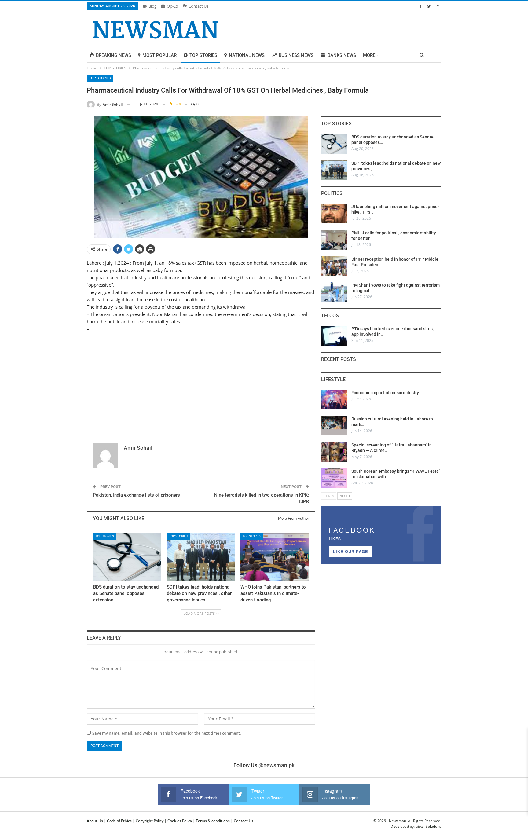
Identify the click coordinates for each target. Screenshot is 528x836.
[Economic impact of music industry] (334, 399)
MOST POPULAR (159, 55)
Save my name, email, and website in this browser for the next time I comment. (166, 733)
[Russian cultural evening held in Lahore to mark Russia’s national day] (334, 426)
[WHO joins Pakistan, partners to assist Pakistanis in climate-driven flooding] (274, 557)
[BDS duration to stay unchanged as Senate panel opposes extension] (127, 557)
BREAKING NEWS (113, 55)
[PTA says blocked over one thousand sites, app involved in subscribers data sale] (334, 336)
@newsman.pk (276, 765)
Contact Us (198, 6)
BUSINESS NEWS (296, 55)
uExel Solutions (428, 826)
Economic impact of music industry (385, 392)
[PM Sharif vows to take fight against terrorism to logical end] (334, 292)
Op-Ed (172, 6)
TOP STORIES (203, 55)
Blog (152, 6)
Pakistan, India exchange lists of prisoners (136, 495)
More (369, 55)
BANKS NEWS (342, 55)
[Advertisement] (201, 381)
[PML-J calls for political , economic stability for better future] (334, 240)
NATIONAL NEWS (247, 55)
